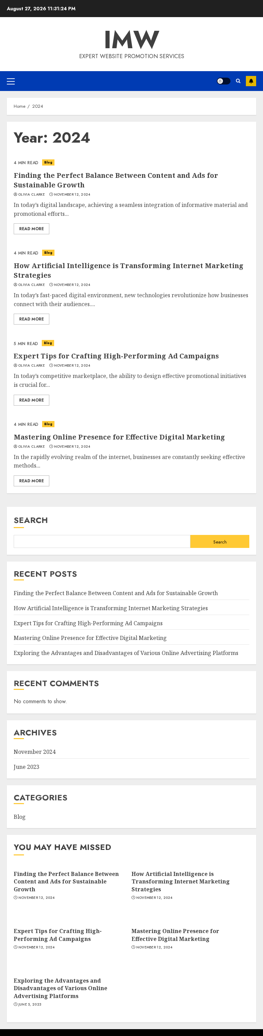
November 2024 (34, 752)
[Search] (238, 81)
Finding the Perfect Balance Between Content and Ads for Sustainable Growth (116, 593)
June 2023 (26, 767)
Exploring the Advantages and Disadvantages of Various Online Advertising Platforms (126, 653)
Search (31, 520)
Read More (31, 229)
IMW (132, 39)
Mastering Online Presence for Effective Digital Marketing (119, 437)
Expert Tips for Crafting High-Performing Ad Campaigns (116, 355)
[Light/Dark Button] (223, 81)
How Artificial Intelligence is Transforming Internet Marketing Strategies (111, 608)
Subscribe (251, 81)
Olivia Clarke (31, 194)
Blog (48, 162)
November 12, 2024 (72, 194)
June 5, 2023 (30, 1004)
